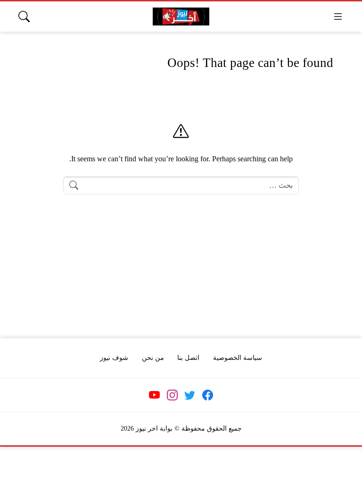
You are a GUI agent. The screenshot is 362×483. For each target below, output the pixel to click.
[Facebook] (207, 395)
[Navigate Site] (338, 16)
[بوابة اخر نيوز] (181, 17)
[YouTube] (154, 395)
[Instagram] (172, 395)
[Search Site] (24, 16)
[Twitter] (189, 395)
